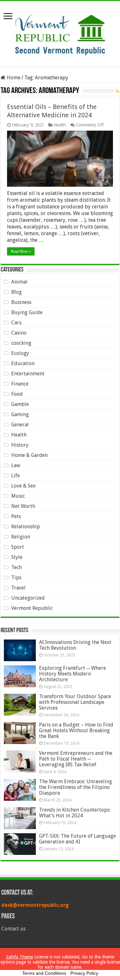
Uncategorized (28, 598)
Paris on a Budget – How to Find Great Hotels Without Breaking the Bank (76, 730)
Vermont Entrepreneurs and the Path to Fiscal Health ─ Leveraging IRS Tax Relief (75, 759)
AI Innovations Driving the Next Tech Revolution (75, 645)
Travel (18, 588)
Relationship (25, 527)
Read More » (21, 251)
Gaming (20, 414)
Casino (19, 333)
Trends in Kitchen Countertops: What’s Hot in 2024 (74, 813)
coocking (21, 343)
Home (12, 78)
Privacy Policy (84, 973)
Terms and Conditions (44, 973)
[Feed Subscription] (117, 91)
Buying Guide (27, 312)
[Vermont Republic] (60, 32)
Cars (16, 323)
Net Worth (23, 506)
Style (16, 557)
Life (15, 476)
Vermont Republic (32, 608)
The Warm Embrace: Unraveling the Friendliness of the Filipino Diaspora (75, 787)
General (20, 425)
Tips (16, 578)
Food (17, 394)
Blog (16, 292)
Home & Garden (29, 455)
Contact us (13, 929)
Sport (17, 547)
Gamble (20, 404)
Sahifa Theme (19, 956)
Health (59, 124)
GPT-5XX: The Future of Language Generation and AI (77, 839)
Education (23, 363)
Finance (19, 384)
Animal (19, 282)
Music (18, 496)
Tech (16, 567)
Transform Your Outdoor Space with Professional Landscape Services (75, 702)
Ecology (20, 353)
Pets (16, 516)
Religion (20, 537)
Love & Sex (23, 486)
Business (21, 302)
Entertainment (27, 374)
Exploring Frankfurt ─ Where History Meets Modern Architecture (72, 674)
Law (15, 465)
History (19, 445)
